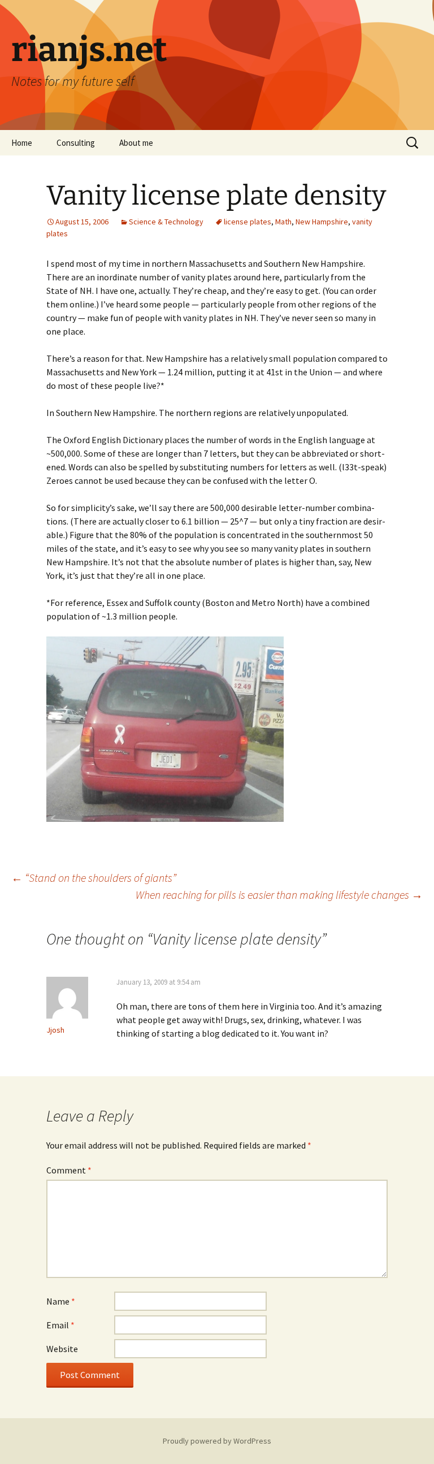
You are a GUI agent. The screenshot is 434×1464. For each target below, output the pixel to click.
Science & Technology (166, 221)
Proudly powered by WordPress (217, 1441)
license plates (247, 221)
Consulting (76, 142)
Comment (69, 1170)
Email (60, 1325)
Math (283, 221)
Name (60, 1301)
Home (21, 142)
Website (62, 1348)
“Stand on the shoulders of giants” (93, 877)
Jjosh (55, 1030)
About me (136, 142)
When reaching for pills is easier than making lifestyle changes (279, 894)
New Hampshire (322, 221)
